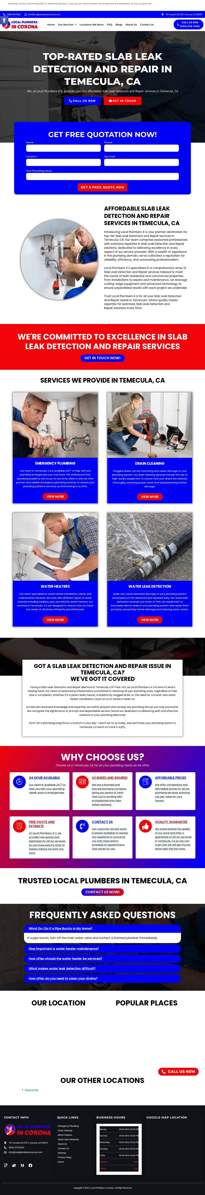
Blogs (118, 24)
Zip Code (110, 156)
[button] (4, 20)
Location (32, 156)
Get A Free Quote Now (102, 187)
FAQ (109, 24)
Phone (109, 142)
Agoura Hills (32, 1089)
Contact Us (147, 24)
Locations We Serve (92, 24)
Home (51, 24)
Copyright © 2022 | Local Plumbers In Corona (94, 1188)
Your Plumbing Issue (39, 170)
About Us (131, 24)
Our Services (65, 24)
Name (30, 142)
